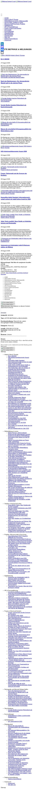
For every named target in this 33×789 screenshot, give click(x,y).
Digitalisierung (5, 241)
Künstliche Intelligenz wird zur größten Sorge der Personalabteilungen (19, 592)
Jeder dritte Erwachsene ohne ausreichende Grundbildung (17, 458)
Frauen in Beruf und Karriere (9, 170)
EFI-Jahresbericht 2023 (15, 721)
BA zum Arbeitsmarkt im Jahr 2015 (18, 428)
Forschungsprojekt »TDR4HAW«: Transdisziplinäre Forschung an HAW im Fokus (20, 562)
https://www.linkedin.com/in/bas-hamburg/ (17, 273)
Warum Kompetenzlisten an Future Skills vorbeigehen (18, 440)
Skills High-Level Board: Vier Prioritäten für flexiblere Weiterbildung (20, 455)
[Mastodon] (16, 46)
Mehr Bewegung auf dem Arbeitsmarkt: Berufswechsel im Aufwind (19, 412)
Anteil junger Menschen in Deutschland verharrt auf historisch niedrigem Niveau (20, 698)
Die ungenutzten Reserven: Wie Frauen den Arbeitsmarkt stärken (20, 629)
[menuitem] (6, 18)
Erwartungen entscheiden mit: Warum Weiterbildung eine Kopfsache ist (19, 461)
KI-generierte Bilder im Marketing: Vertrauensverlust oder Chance (18, 763)
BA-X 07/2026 (12, 424)
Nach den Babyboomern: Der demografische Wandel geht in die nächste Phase (18, 692)
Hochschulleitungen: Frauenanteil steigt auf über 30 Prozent (19, 673)
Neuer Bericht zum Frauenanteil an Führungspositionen (18, 665)
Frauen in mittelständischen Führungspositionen (16, 620)
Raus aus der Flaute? (14, 752)
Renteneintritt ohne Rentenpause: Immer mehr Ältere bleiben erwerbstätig (20, 704)
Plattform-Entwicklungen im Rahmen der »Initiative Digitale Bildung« (20, 497)
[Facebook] (16, 49)
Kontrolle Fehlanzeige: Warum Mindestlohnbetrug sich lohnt (17, 398)
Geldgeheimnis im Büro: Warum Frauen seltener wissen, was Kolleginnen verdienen (20, 655)
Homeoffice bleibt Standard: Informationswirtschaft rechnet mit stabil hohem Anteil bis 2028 (20, 362)
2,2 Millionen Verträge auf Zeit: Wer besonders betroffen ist (18, 384)
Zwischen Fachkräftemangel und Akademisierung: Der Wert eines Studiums (18, 515)
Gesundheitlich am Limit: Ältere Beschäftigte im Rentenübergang (18, 701)
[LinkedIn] (16, 43)
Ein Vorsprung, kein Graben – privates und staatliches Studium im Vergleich (19, 528)
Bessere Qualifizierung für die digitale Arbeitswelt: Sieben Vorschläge (19, 733)
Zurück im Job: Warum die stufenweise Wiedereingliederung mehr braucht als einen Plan (19, 409)
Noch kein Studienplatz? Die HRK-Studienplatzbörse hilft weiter (18, 511)
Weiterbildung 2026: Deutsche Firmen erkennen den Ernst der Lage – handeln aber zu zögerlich (20, 444)
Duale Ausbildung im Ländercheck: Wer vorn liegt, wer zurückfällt (20, 401)
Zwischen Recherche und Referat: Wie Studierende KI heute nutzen (19, 522)
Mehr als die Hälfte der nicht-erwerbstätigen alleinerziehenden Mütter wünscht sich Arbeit (20, 685)
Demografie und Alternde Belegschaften (12, 77)
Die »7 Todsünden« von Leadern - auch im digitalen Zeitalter (19, 773)
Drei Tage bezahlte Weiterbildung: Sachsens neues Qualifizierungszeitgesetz (18, 449)
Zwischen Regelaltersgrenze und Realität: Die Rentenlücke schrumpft (19, 695)
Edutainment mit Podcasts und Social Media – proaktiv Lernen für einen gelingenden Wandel (19, 749)
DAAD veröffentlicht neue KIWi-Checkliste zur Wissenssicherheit (18, 559)
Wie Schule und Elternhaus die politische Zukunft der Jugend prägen (20, 488)
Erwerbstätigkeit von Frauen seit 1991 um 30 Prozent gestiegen (19, 670)
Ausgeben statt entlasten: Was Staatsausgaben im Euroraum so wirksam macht (18, 388)
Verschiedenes (5, 101)
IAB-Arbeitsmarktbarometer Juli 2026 (19, 406)
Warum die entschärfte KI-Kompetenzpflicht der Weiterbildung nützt (18, 727)
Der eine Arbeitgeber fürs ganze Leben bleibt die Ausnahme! (19, 378)
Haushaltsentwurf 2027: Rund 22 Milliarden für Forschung (18, 536)
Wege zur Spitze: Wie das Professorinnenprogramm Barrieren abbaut (18, 648)
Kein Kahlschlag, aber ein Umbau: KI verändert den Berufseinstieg (19, 368)
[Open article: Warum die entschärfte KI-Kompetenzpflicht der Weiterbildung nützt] (16, 124)
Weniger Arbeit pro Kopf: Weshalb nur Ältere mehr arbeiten (19, 392)
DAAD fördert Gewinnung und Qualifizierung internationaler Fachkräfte (20, 531)
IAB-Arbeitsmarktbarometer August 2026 (14, 151)
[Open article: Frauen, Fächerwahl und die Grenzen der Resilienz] (16, 168)
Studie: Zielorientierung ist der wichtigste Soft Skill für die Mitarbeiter (20, 607)
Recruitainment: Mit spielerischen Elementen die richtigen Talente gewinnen (18, 755)
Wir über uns (12, 784)
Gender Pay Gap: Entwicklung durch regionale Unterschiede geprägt (19, 635)
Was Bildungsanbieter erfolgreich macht (20, 768)
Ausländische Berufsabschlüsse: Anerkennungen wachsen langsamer (19, 376)
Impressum (11, 783)
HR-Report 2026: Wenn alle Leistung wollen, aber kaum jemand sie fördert (19, 601)
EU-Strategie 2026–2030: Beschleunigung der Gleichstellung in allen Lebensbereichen (19, 617)
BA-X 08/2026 (5, 59)
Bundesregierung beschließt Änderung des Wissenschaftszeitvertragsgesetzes (20, 539)
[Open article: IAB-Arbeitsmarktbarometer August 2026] (13, 146)
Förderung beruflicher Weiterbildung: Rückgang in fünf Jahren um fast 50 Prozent (19, 437)
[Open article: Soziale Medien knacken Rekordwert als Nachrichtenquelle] (16, 100)
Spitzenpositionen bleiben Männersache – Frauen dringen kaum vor (20, 659)
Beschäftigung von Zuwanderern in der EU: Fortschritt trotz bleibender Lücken (19, 404)
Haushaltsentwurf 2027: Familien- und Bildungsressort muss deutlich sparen (19, 470)
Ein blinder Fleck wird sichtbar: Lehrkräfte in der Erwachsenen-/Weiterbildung (17, 548)
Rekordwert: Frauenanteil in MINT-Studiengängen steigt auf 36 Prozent (19, 644)
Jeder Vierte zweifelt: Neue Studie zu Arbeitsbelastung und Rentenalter (19, 365)
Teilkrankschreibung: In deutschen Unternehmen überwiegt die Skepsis (19, 598)
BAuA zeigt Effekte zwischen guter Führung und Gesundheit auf (18, 604)
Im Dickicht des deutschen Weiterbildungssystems (16, 766)
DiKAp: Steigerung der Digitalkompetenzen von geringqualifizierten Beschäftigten (18, 552)
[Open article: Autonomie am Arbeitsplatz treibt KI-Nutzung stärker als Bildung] (16, 240)
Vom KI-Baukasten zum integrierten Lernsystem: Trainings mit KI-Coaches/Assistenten (18, 760)
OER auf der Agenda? (14, 475)
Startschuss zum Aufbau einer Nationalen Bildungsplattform (17, 491)
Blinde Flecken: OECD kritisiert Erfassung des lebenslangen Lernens (19, 433)
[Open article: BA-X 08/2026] (6, 55)
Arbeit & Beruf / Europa (18, 55)
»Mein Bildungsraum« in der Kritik (18, 477)
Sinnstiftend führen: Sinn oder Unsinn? (19, 771)
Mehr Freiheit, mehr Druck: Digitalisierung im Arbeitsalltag (17, 580)
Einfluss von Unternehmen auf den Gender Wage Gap (18, 623)
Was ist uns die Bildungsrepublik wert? (19, 770)
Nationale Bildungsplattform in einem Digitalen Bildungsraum (19, 485)
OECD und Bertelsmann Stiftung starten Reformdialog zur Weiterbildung (20, 452)
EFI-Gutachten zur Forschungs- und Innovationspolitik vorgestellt (19, 572)
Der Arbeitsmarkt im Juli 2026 (17, 422)
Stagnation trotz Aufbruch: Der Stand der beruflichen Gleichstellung (20, 638)
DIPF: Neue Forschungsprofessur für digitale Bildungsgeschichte (19, 569)
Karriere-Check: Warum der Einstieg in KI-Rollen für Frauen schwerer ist (19, 626)
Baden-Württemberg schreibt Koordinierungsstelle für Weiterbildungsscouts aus (16, 372)
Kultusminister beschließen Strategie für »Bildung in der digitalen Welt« (20, 479)
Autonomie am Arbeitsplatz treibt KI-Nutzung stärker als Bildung (19, 578)
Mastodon (3, 274)
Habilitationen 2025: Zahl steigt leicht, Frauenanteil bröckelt (19, 525)
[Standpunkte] (5, 125)
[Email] (16, 52)
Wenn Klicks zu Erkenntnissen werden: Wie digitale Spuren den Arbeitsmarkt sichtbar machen (20, 543)
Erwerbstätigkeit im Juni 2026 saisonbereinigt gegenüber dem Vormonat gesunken (17, 419)
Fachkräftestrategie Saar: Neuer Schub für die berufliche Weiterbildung (19, 467)
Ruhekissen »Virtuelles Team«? (17, 743)
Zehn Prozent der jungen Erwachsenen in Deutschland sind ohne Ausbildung (19, 381)
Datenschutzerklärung (14, 779)
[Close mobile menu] (1, 15)
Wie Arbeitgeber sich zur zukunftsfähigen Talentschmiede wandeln (17, 737)
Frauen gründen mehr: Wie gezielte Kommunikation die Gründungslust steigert (18, 677)
